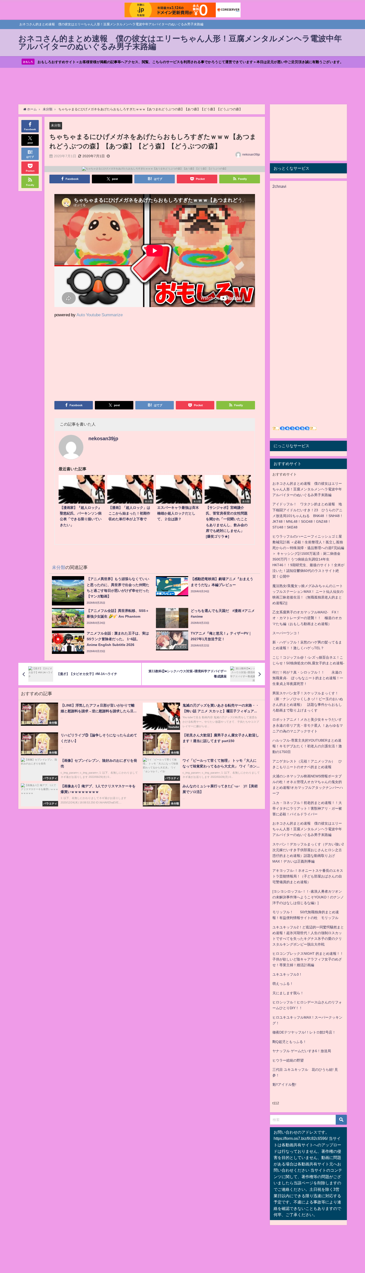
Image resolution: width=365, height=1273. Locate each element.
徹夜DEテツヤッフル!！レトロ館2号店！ (304, 1032)
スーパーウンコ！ (286, 633)
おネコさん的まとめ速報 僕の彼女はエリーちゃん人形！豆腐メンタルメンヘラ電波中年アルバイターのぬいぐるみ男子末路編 (307, 489)
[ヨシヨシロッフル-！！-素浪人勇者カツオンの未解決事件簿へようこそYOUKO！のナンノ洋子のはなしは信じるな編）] (308, 897)
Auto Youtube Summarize (99, 315)
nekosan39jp (251, 154)
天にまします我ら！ (288, 993)
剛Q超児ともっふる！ (289, 1041)
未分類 (56, 125)
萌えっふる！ (282, 983)
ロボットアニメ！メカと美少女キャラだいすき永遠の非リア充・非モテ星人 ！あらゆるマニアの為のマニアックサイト (307, 725)
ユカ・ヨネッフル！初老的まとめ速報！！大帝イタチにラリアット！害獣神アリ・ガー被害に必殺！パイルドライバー (307, 808)
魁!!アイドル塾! (284, 1084)
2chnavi (279, 186)
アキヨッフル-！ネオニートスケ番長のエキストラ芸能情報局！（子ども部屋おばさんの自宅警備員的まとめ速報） (307, 876)
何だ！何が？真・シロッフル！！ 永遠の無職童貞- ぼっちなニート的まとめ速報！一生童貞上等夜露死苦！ (307, 678)
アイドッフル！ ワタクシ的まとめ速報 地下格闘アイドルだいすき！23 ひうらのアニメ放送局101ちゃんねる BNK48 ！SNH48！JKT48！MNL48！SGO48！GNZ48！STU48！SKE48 (307, 515)
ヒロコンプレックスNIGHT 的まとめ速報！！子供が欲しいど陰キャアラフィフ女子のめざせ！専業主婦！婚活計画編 (307, 959)
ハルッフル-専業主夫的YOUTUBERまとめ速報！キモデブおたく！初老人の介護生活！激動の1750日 (307, 746)
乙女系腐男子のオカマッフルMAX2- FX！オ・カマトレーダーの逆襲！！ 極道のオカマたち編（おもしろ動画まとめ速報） (307, 617)
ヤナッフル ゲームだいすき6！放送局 (301, 1051)
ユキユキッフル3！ (287, 974)
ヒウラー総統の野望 (288, 1060)
